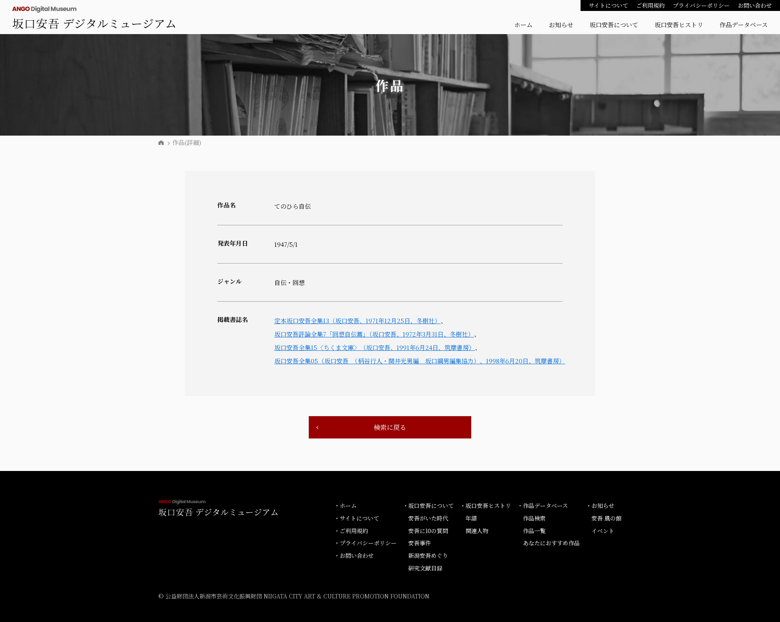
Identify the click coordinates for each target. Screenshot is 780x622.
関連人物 (477, 531)
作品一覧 (534, 531)
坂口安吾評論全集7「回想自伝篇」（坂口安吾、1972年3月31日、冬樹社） (374, 334)
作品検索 (534, 518)
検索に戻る (390, 427)
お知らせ (561, 24)
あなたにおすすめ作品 (551, 543)
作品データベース (743, 24)
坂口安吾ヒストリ (678, 24)
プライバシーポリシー (701, 5)
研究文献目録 (425, 568)
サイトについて (608, 5)
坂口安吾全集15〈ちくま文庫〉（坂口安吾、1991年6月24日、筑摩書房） (374, 347)
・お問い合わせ (354, 555)
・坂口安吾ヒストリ (485, 505)
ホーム (523, 24)
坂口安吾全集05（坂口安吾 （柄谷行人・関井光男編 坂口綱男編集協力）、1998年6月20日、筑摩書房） (419, 360)
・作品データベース (542, 505)
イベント (603, 531)
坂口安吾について (613, 24)
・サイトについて (356, 518)
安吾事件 (419, 543)
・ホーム (345, 505)
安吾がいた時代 (428, 518)
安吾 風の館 (607, 518)
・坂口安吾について (428, 505)
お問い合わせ (755, 5)
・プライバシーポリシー (365, 543)
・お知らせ (600, 505)
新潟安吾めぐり (428, 555)
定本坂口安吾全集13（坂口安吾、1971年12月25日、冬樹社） (357, 320)
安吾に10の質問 (428, 531)
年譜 (471, 518)
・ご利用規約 (351, 531)
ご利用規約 (650, 5)
